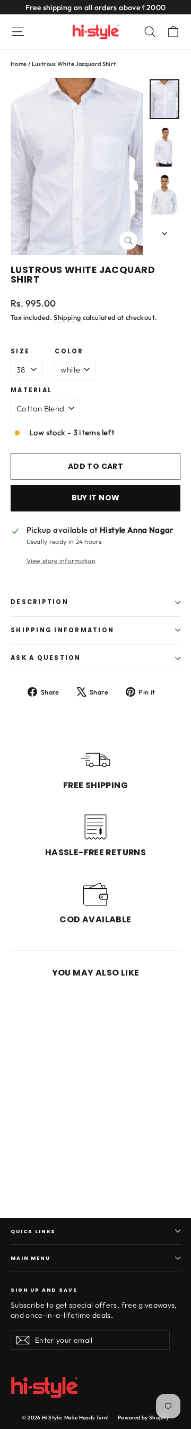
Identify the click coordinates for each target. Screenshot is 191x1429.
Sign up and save (44, 1289)
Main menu (30, 1257)
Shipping (67, 317)
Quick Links (33, 1231)
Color (69, 351)
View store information (61, 561)
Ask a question (46, 658)
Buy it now (96, 497)
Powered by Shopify (143, 1417)
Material (31, 390)
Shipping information (62, 630)
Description (39, 602)
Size (20, 351)
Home (19, 64)
